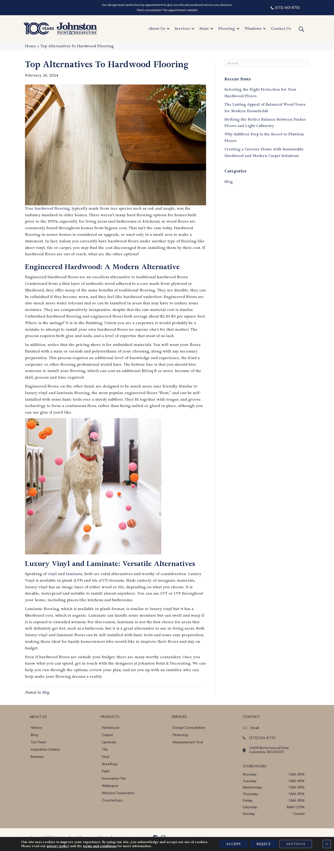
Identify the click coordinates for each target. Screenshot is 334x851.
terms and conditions (100, 846)
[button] (168, 29)
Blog (46, 692)
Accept (233, 844)
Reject (264, 844)
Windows (252, 28)
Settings (295, 844)
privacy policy (58, 846)
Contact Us (281, 28)
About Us (156, 28)
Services (182, 28)
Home (30, 46)
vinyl (52, 573)
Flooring (226, 28)
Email (255, 728)
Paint (204, 28)
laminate (74, 573)
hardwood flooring (52, 208)
